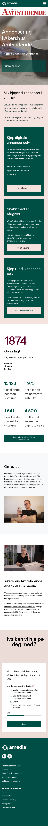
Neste (24, 724)
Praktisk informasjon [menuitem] (12, 766)
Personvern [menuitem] (6, 792)
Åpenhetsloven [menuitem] (8, 796)
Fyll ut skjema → (24, 248)
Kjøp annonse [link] (12, 66)
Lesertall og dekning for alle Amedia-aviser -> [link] (24, 438)
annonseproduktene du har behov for (19, 606)
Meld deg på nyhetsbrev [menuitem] (11, 781)
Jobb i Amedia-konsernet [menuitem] (12, 773)
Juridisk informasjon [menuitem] (11, 788)
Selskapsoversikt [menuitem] (8, 808)
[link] (10, 3)
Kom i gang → (24, 188)
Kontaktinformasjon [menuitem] (9, 777)
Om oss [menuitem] (5, 769)
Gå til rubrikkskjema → (24, 310)
